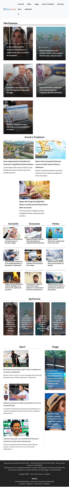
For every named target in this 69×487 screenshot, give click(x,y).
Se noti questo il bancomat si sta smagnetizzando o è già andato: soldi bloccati (14, 263)
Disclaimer (47, 484)
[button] (18, 14)
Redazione (30, 484)
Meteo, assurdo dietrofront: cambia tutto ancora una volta (56, 241)
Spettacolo (28, 9)
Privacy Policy (38, 484)
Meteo (29, 4)
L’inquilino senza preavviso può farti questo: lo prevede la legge (18, 90)
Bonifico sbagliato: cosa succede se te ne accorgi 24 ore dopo (18, 126)
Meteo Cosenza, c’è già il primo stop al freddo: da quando (56, 263)
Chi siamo (22, 484)
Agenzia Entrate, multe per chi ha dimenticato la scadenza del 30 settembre (50, 90)
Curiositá (21, 4)
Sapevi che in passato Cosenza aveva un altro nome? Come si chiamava (48, 164)
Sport (20, 9)
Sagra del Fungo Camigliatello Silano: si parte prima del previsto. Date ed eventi (33, 205)
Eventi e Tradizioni (48, 4)
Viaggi (37, 4)
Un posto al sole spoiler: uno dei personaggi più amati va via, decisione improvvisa (58, 322)
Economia (60, 4)
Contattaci (47, 474)
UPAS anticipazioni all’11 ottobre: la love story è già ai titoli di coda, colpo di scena (51, 53)
